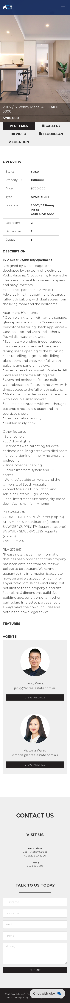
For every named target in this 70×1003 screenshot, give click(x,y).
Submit (35, 970)
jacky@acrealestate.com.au (35, 688)
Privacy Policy (21, 997)
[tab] (19, 126)
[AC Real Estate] (12, 4)
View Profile (35, 697)
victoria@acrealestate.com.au (35, 755)
